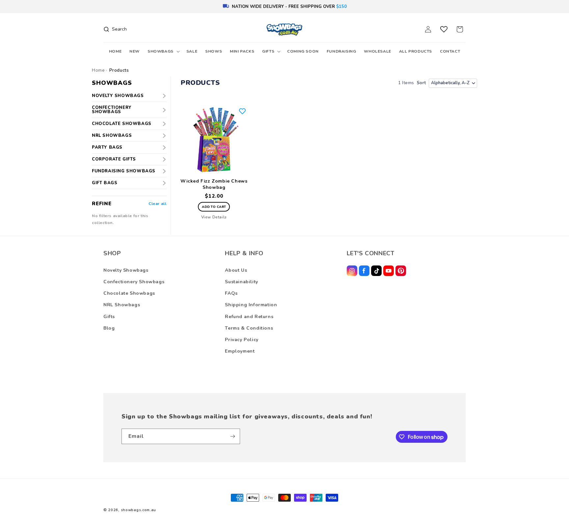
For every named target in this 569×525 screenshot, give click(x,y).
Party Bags (107, 147)
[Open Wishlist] (444, 29)
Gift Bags (104, 183)
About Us (236, 270)
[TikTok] (376, 270)
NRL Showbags (112, 135)
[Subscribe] (232, 436)
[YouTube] (388, 270)
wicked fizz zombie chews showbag (213, 184)
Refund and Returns (249, 316)
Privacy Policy (241, 340)
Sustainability (241, 282)
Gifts (109, 316)
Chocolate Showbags (121, 124)
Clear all (157, 203)
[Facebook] (364, 270)
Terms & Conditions (249, 328)
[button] (163, 51)
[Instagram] (352, 270)
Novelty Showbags (118, 96)
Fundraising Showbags (123, 171)
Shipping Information (251, 305)
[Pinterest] (400, 270)
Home (98, 70)
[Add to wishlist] (242, 111)
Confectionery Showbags (112, 110)
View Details (214, 217)
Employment (240, 351)
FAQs (231, 293)
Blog (109, 328)
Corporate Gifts (114, 159)
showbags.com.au (138, 510)
